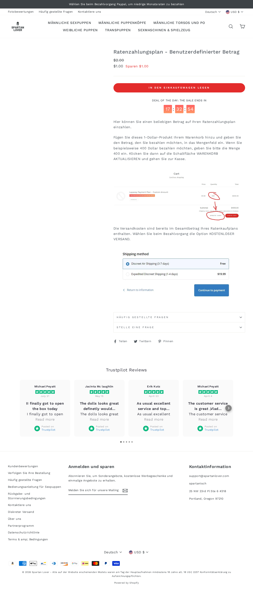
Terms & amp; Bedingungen (28, 539)
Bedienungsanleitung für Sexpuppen (34, 487)
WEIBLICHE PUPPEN (80, 30)
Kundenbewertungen (23, 466)
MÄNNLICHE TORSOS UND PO (179, 23)
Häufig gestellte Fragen (56, 11)
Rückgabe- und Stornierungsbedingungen (27, 496)
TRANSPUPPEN (118, 30)
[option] (126, 4)
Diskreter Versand (21, 512)
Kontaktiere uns (89, 11)
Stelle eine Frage (135, 327)
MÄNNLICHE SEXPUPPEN (69, 23)
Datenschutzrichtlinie (24, 532)
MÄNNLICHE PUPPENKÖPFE (122, 23)
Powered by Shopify (126, 582)
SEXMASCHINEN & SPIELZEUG (164, 30)
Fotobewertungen (21, 11)
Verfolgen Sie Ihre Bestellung (29, 473)
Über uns (14, 519)
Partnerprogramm (21, 525)
